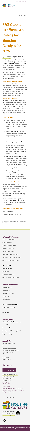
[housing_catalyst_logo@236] (8, 4)
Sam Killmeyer (6, 221)
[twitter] (3, 383)
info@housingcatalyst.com (10, 374)
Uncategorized (5, 222)
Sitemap (17, 428)
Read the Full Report (8, 211)
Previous (20, 15)
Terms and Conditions (8, 397)
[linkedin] (9, 383)
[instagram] (6, 383)
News (18, 221)
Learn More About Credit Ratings (11, 214)
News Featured (22, 221)
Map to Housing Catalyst (8, 415)
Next (25, 15)
